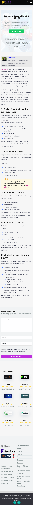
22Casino (25, 403)
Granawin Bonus (6, 474)
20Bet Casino (8, 420)
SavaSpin (25, 384)
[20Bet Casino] (8, 414)
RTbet (8, 403)
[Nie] (31, 499)
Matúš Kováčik (12, 57)
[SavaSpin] (25, 378)
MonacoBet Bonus (7, 471)
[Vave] (25, 414)
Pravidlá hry (21, 486)
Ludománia (20, 473)
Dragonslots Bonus (7, 477)
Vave (24, 420)
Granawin (20, 463)
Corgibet (8, 384)
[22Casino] (25, 397)
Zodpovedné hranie (23, 470)
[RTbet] (8, 397)
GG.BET (19, 448)
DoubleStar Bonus (7, 480)
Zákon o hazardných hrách (23, 482)
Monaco (19, 454)
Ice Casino (4, 69)
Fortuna (19, 451)
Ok (15, 502)
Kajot (18, 457)
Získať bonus (16, 31)
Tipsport (20, 460)
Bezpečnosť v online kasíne (23, 477)
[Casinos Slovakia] (6, 2)
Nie (19, 502)
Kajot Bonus (5, 483)
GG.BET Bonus (5, 468)
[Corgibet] (8, 378)
